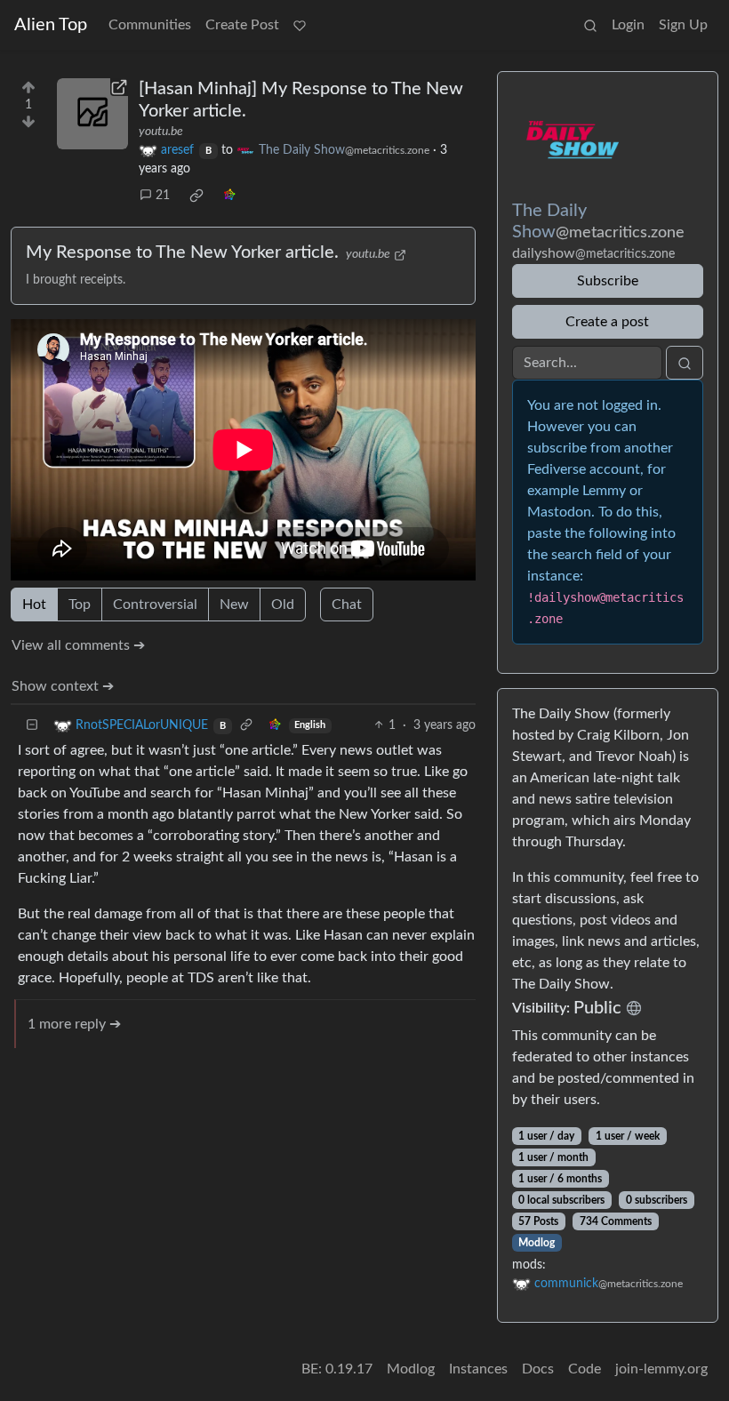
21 (163, 195)
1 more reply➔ (74, 1024)
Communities (149, 25)
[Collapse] (32, 726)
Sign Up (683, 25)
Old (282, 604)
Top (79, 604)
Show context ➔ (63, 686)
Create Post (242, 25)
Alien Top (50, 25)
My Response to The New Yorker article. (182, 252)
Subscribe (607, 281)
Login (628, 25)
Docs (538, 1369)
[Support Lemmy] (299, 25)
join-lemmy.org (661, 1369)
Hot (34, 604)
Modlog (536, 1242)
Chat (347, 604)
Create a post (607, 322)
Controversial (155, 604)
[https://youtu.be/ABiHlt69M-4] (92, 113)
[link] (196, 195)
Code (584, 1369)
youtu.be (161, 131)
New (234, 604)
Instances (478, 1369)
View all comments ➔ (78, 645)
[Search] (590, 25)
